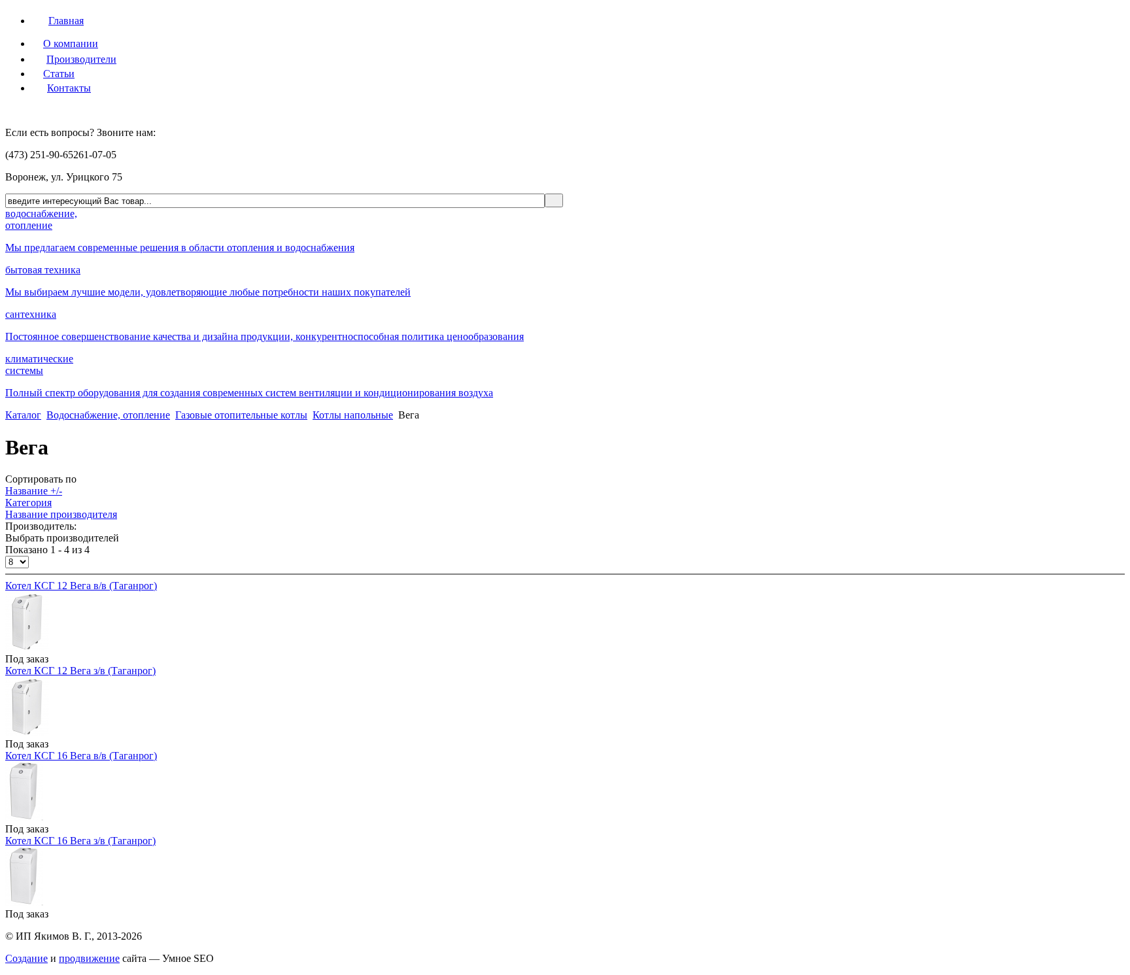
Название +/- (33, 490)
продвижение (89, 958)
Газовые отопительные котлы (241, 414)
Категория (28, 502)
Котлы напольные (353, 414)
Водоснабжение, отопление (108, 414)
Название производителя (61, 514)
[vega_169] (24, 902)
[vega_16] (24, 817)
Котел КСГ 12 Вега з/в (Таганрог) (80, 670)
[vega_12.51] (27, 647)
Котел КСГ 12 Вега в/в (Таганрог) (81, 585)
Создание (26, 958)
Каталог (23, 414)
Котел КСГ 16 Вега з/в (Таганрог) (80, 840)
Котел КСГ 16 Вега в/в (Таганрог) (81, 755)
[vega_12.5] (27, 732)
